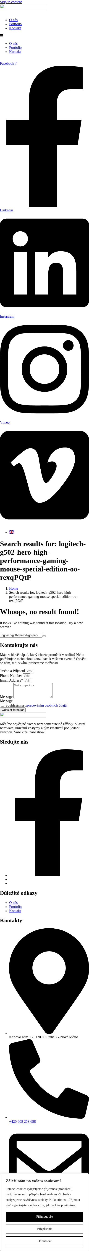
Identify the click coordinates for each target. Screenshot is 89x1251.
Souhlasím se (36, 705)
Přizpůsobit (44, 1229)
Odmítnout (45, 1241)
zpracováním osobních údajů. (46, 705)
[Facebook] (49, 875)
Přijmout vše (44, 1216)
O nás (13, 20)
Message (6, 697)
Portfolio (15, 24)
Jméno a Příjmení (13, 671)
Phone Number (11, 675)
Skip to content (11, 2)
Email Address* (12, 680)
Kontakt (15, 28)
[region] (44, 1212)
